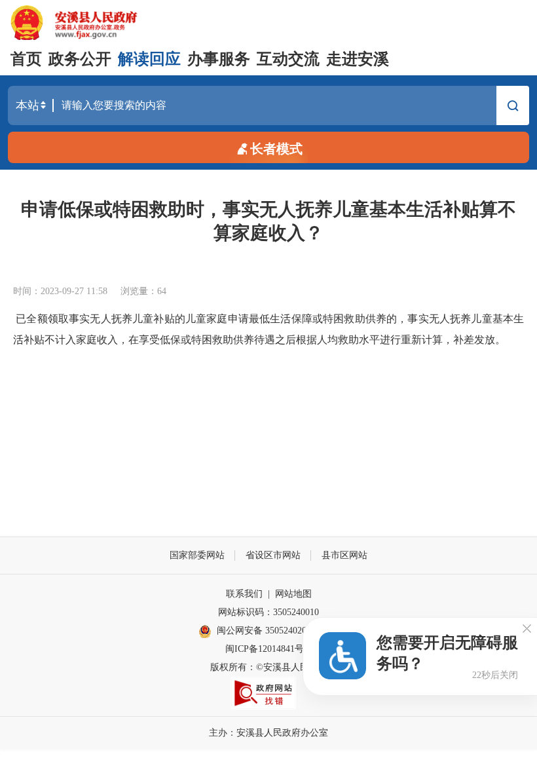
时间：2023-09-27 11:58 (60, 291)
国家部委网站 (197, 555)
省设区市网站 (273, 555)
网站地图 (293, 594)
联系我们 (244, 594)
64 (161, 291)
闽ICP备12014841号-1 (268, 649)
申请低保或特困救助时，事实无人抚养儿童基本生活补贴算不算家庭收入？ (268, 221)
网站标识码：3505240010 (268, 612)
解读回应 (149, 58)
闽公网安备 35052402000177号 (278, 630)
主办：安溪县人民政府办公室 (268, 733)
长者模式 (276, 148)
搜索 (512, 108)
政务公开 (79, 58)
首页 (26, 58)
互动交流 (288, 58)
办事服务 (218, 58)
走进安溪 (357, 58)
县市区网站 (344, 555)
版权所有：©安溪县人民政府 (268, 667)
